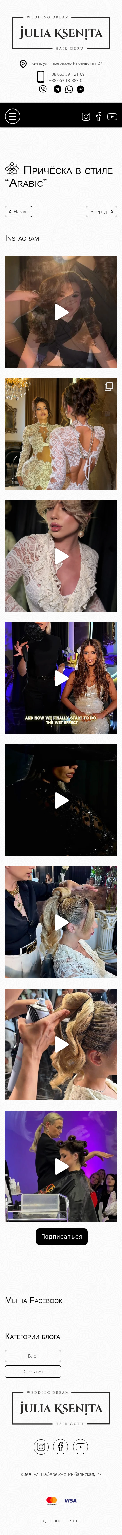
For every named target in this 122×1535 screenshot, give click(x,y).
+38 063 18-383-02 (67, 80)
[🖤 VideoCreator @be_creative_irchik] (61, 312)
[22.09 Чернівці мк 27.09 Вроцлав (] (61, 922)
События (33, 1371)
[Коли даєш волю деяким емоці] (61, 800)
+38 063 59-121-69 (67, 74)
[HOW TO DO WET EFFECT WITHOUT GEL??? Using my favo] (61, 678)
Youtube (112, 116)
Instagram (86, 117)
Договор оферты (61, 1520)
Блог (33, 1356)
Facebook (98, 116)
